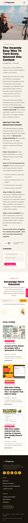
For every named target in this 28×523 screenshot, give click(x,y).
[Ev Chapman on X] (4, 472)
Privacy (5, 515)
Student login (8, 506)
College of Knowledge (9, 497)
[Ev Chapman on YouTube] (8, 472)
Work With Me (7, 499)
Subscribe (23, 300)
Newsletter (6, 502)
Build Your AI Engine (8, 483)
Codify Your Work (7, 488)
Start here (5, 481)
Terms (22, 514)
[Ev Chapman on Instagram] (15, 472)
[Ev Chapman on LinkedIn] (11, 472)
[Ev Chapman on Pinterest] (19, 472)
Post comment (10, 264)
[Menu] (24, 2)
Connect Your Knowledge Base (11, 486)
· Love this (7, 243)
